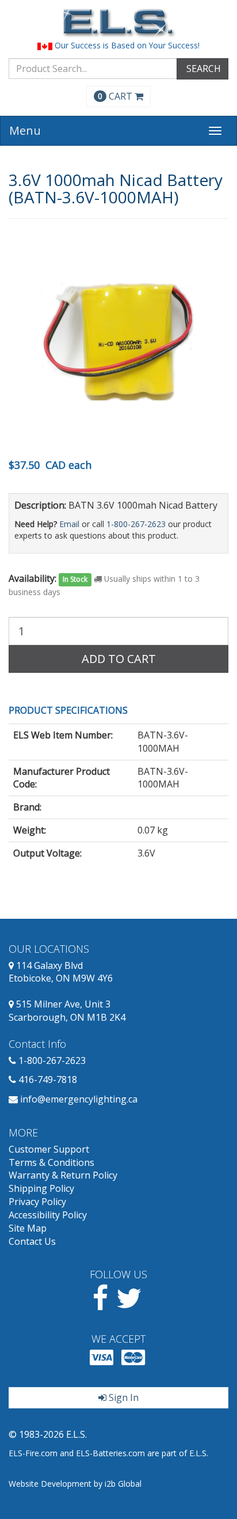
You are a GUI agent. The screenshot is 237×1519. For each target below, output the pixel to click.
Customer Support (49, 1149)
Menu (25, 130)
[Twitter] (129, 1304)
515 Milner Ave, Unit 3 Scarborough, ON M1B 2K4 (67, 1011)
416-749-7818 (47, 1079)
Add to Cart (119, 658)
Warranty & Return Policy (63, 1175)
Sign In (122, 1397)
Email (69, 523)
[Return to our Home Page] (118, 23)
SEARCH (202, 68)
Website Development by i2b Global (75, 1483)
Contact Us (32, 1241)
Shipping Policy (41, 1188)
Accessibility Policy (48, 1215)
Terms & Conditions (51, 1162)
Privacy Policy (37, 1201)
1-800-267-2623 (136, 523)
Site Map (28, 1228)
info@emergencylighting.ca (78, 1099)
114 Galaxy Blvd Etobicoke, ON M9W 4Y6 (61, 972)
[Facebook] (100, 1304)
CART (116, 96)
